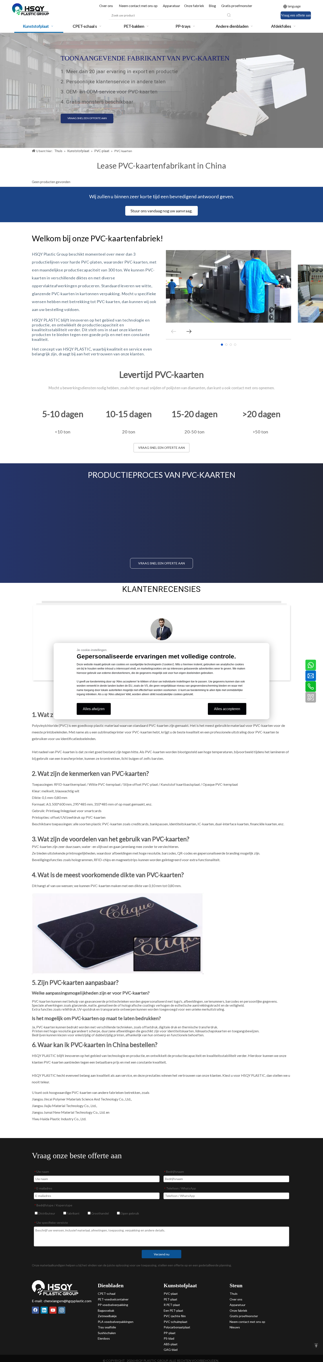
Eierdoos (104, 1338)
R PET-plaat (172, 1305)
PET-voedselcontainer (113, 1299)
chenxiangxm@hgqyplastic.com (67, 1301)
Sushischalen (107, 1333)
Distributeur (46, 1213)
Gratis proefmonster (236, 6)
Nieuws (235, 1327)
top (316, 1345)
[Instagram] (61, 1310)
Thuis (234, 1293)
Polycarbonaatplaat (177, 1327)
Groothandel (100, 1213)
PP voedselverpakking (113, 1305)
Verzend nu (161, 1254)
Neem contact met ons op (138, 6)
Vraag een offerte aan (296, 15)
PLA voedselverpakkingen (115, 1322)
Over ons (106, 6)
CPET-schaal (106, 1293)
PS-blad (169, 1338)
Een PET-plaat (173, 1310)
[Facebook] (35, 1310)
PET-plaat (170, 1299)
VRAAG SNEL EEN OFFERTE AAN (87, 118)
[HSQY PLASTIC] (55, 1287)
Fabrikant (73, 1213)
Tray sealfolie (107, 1327)
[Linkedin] (44, 1310)
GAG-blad (171, 1349)
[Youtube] (52, 1310)
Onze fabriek (194, 6)
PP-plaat (170, 1333)
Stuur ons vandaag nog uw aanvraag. (161, 210)
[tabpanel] (228, 286)
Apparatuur (171, 6)
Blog (212, 6)
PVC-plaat (171, 1293)
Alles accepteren (227, 709)
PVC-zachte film (175, 1316)
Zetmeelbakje (107, 1316)
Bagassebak (106, 1310)
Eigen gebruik (129, 1213)
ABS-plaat (171, 1344)
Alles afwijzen (94, 709)
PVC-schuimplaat (175, 1322)
